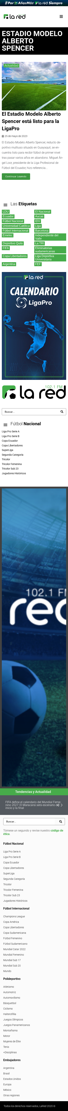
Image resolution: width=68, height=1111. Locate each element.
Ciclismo (8, 1008)
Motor (6, 1035)
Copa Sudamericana (14, 932)
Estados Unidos (12, 1078)
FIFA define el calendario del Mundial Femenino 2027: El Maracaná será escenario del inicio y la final (33, 805)
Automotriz (9, 992)
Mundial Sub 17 (12, 960)
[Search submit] (62, 411)
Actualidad (11, 65)
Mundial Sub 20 (12, 965)
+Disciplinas (10, 1052)
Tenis (6, 1046)
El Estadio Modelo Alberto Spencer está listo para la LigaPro (31, 121)
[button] (61, 16)
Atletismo (8, 986)
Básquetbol (9, 1003)
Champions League (14, 916)
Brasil (6, 1073)
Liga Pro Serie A (12, 851)
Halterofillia (9, 1014)
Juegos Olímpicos (13, 1019)
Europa (7, 1084)
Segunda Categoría (14, 878)
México (7, 1089)
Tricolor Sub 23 (11, 895)
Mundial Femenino (13, 954)
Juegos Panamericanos (16, 1025)
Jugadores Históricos (15, 900)
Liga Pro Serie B (12, 857)
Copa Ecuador (11, 862)
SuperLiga (9, 873)
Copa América (11, 921)
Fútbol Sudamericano (15, 943)
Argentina (8, 1068)
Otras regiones (11, 1095)
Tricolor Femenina (13, 889)
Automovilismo (11, 997)
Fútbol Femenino (12, 938)
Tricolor (7, 884)
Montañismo (10, 1030)
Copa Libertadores (13, 867)
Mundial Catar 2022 (14, 949)
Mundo (7, 971)
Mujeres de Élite (12, 1041)
